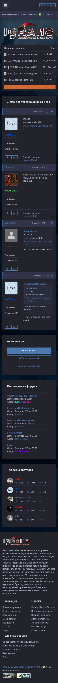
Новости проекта (11, 611)
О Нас (5, 657)
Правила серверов (40, 615)
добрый (18, 414)
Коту (9, 445)
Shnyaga (9, 167)
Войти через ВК (31, 358)
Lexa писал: (30, 231)
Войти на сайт (47, 5)
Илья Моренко (22, 451)
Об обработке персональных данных (21, 642)
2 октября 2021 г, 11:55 (42, 111)
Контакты (7, 626)
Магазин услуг (38, 626)
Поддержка (8, 622)
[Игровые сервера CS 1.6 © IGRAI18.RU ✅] (28, 31)
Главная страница (11, 607)
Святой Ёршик (21, 439)
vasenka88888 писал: (35, 284)
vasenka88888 (30, 160)
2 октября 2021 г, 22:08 (42, 223)
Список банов (38, 630)
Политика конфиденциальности (18, 645)
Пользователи (9, 615)
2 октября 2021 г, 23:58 (42, 276)
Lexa (7, 111)
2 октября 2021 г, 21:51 (42, 167)
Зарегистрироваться (29, 366)
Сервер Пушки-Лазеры (43, 607)
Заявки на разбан (40, 622)
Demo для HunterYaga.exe (20, 408)
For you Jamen (14, 433)
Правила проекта (11, 649)
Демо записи (9, 619)
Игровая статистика (41, 611)
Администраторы (40, 619)
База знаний (8, 653)
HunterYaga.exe (22, 402)
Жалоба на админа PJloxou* (22, 396)
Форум (49, 14)
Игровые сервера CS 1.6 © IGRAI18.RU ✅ (21, 14)
